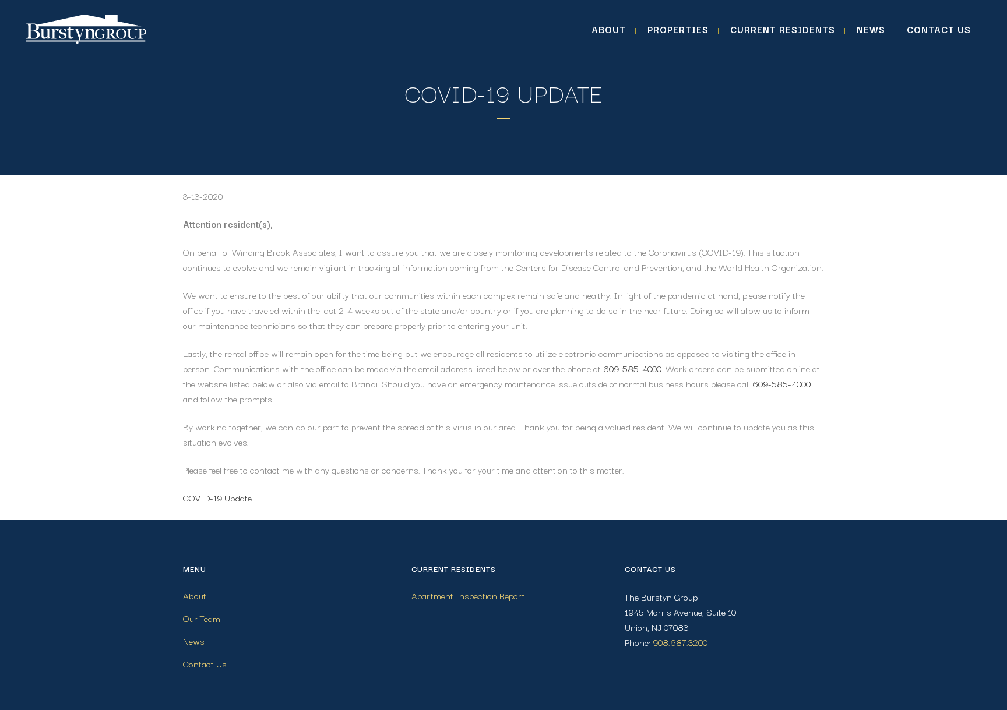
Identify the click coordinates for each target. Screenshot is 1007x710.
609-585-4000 (632, 368)
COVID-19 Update (217, 497)
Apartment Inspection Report (468, 595)
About (194, 595)
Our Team (201, 618)
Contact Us (205, 663)
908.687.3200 (680, 642)
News (194, 640)
